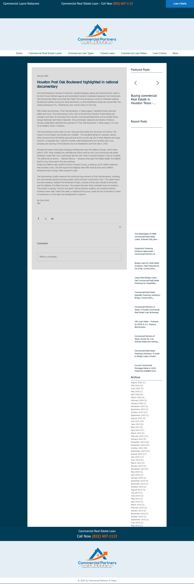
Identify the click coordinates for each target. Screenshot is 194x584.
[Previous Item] (135, 83)
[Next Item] (157, 83)
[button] (45, 53)
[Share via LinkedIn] (52, 218)
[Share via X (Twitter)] (45, 218)
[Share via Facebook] (38, 218)
